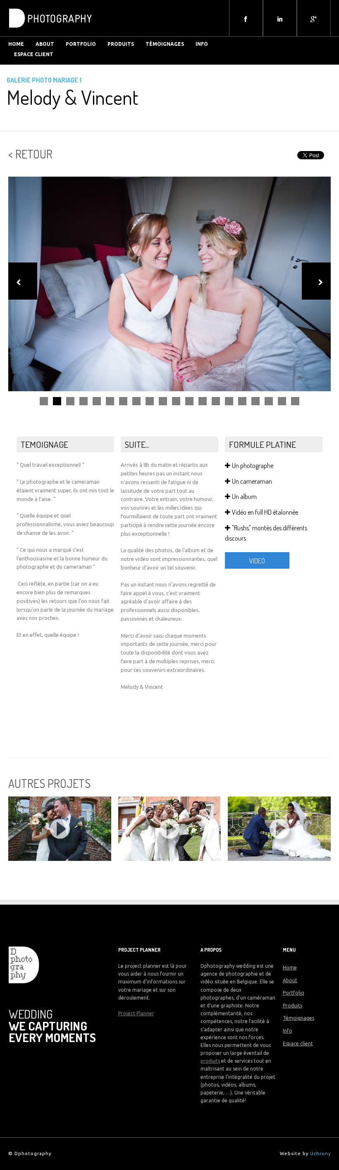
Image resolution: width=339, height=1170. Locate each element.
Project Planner (136, 1013)
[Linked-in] (280, 19)
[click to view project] (59, 829)
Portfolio (81, 44)
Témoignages (165, 44)
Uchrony (320, 1153)
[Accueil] (50, 30)
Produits (120, 44)
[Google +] (314, 19)
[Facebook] (246, 19)
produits (210, 1061)
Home (290, 967)
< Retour (30, 154)
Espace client (33, 54)
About (290, 980)
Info (202, 44)
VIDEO (257, 561)
